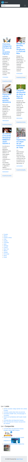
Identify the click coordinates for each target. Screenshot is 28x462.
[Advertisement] (14, 22)
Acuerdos (4, 81)
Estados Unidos (8, 237)
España (23, 170)
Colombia (6, 242)
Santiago (6, 245)
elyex (6, 2)
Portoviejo (6, 254)
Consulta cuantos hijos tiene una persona (14, 412)
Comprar (24, 77)
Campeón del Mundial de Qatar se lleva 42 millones (20, 94)
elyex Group (19, 459)
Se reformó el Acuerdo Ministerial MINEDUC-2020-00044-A (6, 138)
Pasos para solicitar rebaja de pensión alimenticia (6, 98)
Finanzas (10, 124)
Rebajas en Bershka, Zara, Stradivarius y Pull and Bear (20, 48)
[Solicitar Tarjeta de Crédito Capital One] (7, 448)
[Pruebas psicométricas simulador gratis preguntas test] (15, 440)
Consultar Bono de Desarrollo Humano (14, 420)
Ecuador (6, 234)
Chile (5, 239)
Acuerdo (4, 175)
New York (6, 249)
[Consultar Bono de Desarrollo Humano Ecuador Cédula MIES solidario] (8, 433)
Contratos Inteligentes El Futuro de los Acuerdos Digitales (7, 49)
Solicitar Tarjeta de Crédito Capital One (14, 444)
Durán (5, 257)
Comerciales (25, 122)
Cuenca (6, 247)
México (5, 236)
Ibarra (5, 255)
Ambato (6, 252)
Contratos (10, 81)
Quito (5, 244)
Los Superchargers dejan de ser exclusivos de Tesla (20, 142)
